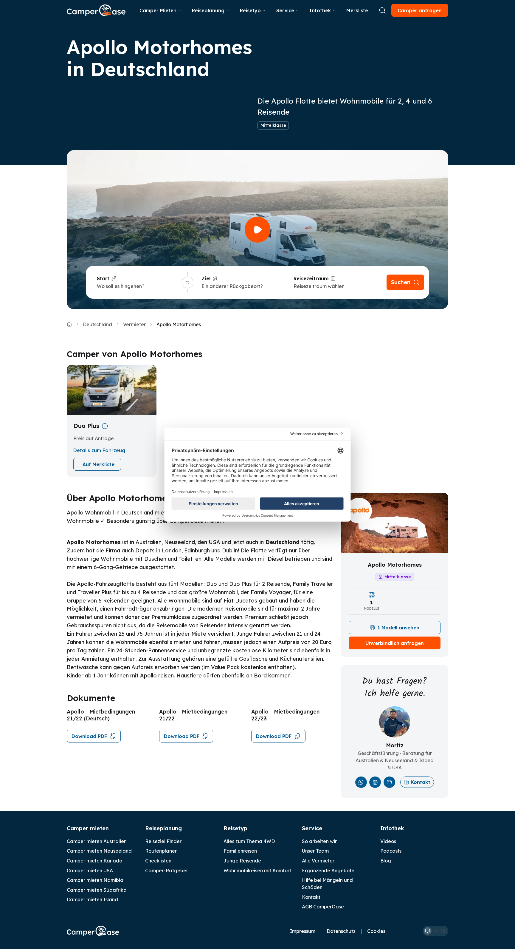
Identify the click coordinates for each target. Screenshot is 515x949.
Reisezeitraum (311, 278)
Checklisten (158, 861)
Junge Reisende (242, 861)
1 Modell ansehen (398, 628)
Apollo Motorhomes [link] (178, 324)
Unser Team (315, 851)
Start (103, 278)
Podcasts (390, 851)
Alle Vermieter (318, 861)
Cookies (376, 931)
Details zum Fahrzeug (99, 450)
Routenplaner (161, 851)
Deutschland (97, 324)
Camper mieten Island (92, 899)
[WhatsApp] (361, 782)
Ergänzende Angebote (328, 870)
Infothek (320, 10)
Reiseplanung (208, 10)
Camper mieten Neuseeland (99, 851)
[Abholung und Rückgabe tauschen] (187, 282)
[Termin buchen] (375, 782)
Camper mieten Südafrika (97, 890)
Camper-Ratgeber (166, 870)
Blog (385, 861)
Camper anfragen (420, 10)
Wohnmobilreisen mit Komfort (257, 870)
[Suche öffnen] (382, 10)
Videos (388, 841)
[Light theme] (435, 931)
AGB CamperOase (323, 907)
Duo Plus (86, 425)
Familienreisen (240, 851)
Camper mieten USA (90, 870)
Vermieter (134, 324)
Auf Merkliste (98, 464)
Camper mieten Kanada (94, 861)
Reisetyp (250, 10)
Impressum (302, 931)
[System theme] (428, 931)
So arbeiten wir (319, 841)
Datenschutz (341, 931)
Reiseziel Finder (163, 841)
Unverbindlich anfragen (394, 643)
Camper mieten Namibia (95, 880)
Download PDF (89, 736)
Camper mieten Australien (97, 841)
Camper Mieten (157, 10)
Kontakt (420, 782)
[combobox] (138, 286)
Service (285, 10)
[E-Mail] (389, 782)
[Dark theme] (443, 931)
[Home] (69, 324)
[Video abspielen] (257, 229)
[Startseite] (96, 10)
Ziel (205, 278)
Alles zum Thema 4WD (249, 841)
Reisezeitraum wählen (319, 286)
